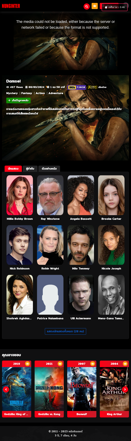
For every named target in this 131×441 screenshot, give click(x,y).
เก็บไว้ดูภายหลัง (20, 100)
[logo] (11, 6)
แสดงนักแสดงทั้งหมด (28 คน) (65, 331)
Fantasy (26, 93)
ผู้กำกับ (30, 168)
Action (40, 93)
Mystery (12, 93)
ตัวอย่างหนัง (49, 168)
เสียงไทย (102, 87)
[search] (87, 6)
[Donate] (95, 6)
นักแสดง (13, 168)
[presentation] (6, 389)
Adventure (55, 93)
